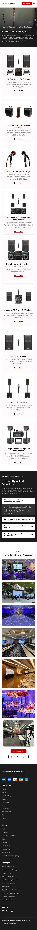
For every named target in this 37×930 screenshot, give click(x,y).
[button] (33, 3)
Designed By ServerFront (9, 923)
